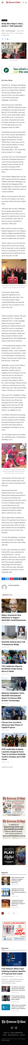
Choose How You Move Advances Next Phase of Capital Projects (12, 725)
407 (14, 913)
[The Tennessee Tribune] (13, 2)
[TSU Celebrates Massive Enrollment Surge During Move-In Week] (14, 657)
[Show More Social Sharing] (10, 39)
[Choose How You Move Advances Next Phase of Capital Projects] (14, 713)
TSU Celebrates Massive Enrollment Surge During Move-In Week (12, 668)
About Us (6, 1032)
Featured (4, 20)
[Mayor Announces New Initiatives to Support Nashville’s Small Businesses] (14, 606)
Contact (22, 1035)
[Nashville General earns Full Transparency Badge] (14, 632)
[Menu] (3, 2)
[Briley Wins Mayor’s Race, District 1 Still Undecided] (14, 51)
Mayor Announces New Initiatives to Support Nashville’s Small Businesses (14, 617)
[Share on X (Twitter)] (5, 39)
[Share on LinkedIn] (8, 39)
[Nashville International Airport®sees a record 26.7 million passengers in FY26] (6, 892)
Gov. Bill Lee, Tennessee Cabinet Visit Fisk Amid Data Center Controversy (18, 988)
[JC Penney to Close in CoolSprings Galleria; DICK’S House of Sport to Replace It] (6, 903)
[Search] (25, 2)
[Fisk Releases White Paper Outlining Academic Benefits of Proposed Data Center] (14, 959)
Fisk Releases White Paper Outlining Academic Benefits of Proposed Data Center (14, 971)
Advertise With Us (13, 1035)
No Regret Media (5, 1040)
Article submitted (10, 31)
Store (4, 1035)
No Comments (19, 33)
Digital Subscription (17, 1032)
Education (4, 965)
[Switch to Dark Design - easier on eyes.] (23, 2)
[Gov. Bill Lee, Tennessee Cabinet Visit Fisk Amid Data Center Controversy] (6, 989)
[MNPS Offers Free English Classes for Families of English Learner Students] (6, 1007)
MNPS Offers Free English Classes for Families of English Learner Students (19, 1007)
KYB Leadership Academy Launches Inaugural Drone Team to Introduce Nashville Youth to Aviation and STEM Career (14, 754)
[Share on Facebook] (3, 39)
